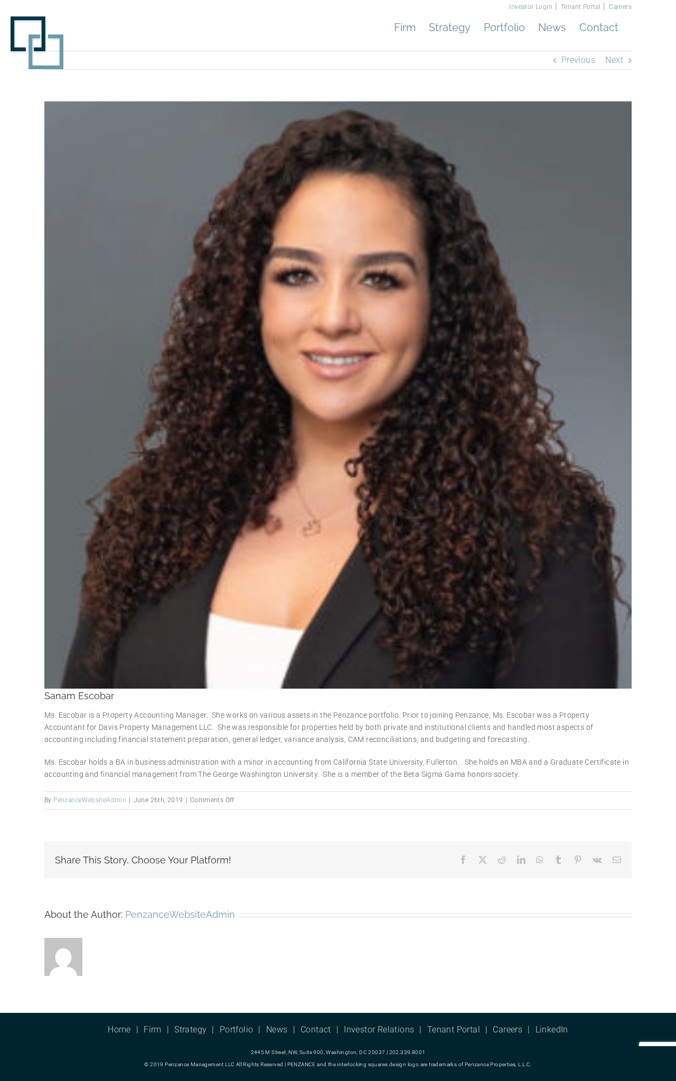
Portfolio (236, 1029)
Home (119, 1029)
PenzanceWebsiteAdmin (89, 800)
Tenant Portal (580, 7)
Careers (620, 7)
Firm (153, 1029)
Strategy (190, 1029)
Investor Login (530, 7)
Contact (316, 1029)
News (277, 1029)
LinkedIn (552, 1029)
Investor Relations (379, 1029)
